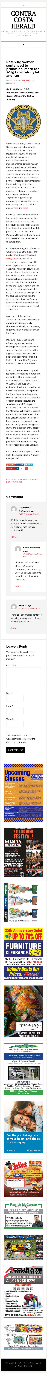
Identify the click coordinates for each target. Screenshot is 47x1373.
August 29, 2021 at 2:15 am (29, 608)
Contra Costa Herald (23, 19)
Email (9, 706)
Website (10, 719)
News (19, 482)
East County (11, 482)
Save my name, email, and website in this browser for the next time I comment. (20, 739)
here (16, 208)
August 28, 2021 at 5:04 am (29, 514)
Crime (19, 479)
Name (9, 693)
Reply (13, 537)
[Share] (17, 468)
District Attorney (30, 479)
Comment (11, 665)
